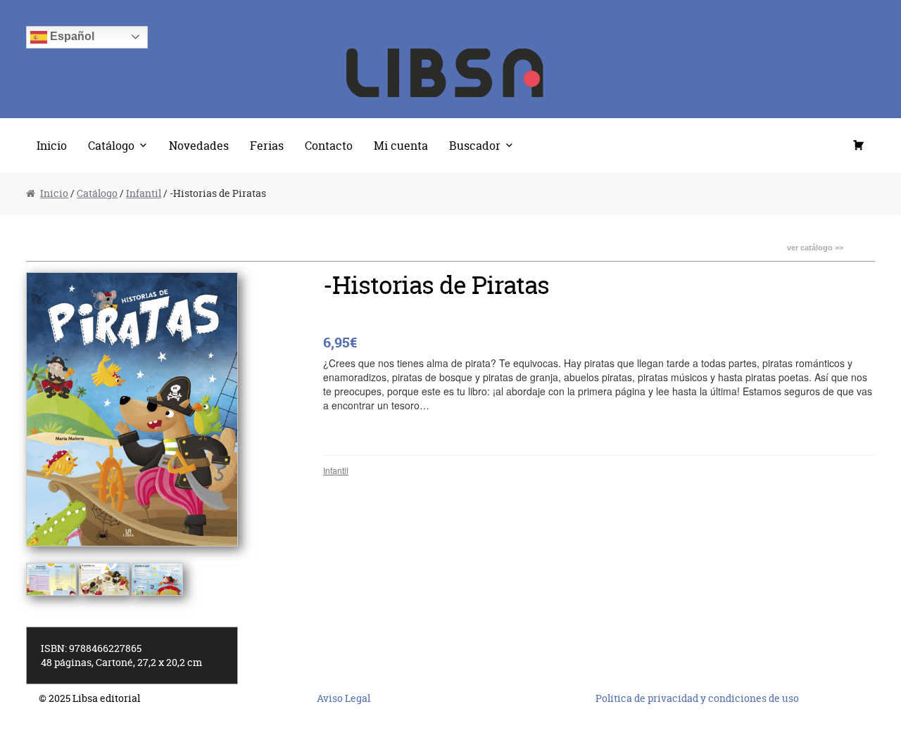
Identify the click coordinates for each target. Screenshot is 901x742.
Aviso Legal (343, 698)
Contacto (329, 145)
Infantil (143, 193)
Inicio (52, 145)
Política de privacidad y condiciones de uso (697, 698)
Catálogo (111, 145)
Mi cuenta (401, 145)
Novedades (199, 145)
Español (70, 36)
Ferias (267, 145)
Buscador (474, 145)
